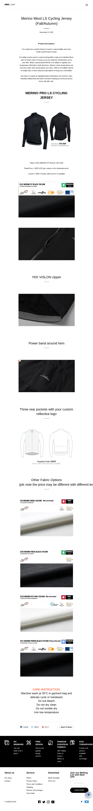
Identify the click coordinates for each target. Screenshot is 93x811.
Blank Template (54, 778)
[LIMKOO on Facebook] (39, 802)
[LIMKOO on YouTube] (53, 802)
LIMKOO (9, 802)
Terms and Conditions (34, 784)
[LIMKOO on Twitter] (44, 802)
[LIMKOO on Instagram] (48, 802)
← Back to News (65, 727)
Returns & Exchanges (34, 790)
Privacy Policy (31, 781)
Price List (51, 781)
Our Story (8, 778)
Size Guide (30, 793)
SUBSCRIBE (79, 790)
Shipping (29, 787)
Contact (7, 781)
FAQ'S (28, 778)
